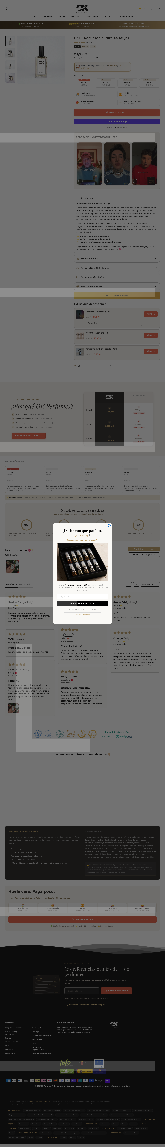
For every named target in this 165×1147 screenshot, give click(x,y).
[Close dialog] (109, 525)
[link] (82, 562)
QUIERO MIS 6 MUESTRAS (83, 603)
